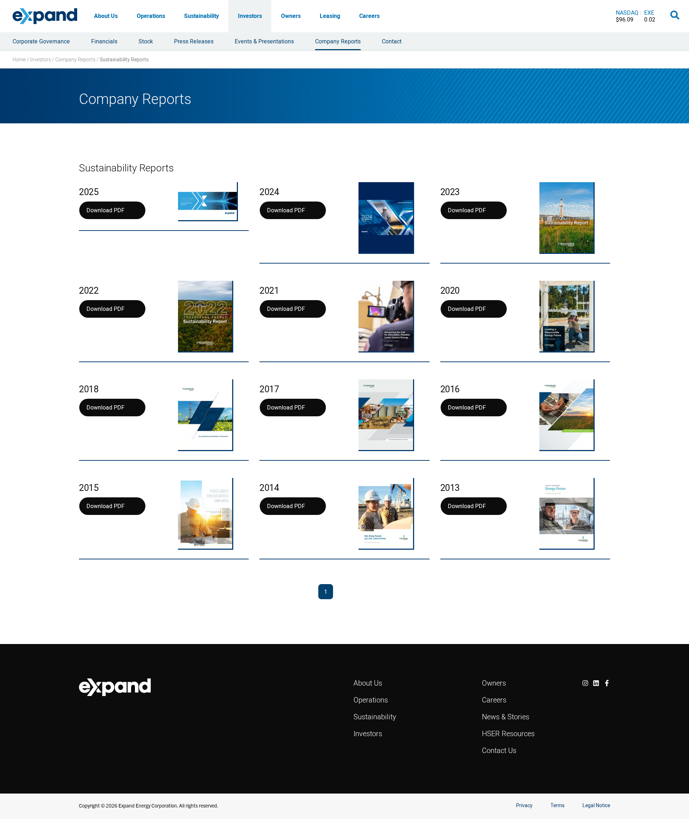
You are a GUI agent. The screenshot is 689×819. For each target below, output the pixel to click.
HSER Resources (508, 733)
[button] (675, 16)
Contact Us (499, 750)
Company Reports (75, 59)
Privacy (524, 805)
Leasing (330, 16)
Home (19, 59)
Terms (557, 805)
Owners (291, 16)
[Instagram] (585, 683)
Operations (151, 16)
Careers (369, 16)
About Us (106, 16)
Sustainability (201, 16)
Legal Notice (596, 805)
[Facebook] (607, 683)
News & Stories (505, 716)
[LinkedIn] (596, 683)
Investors (250, 16)
